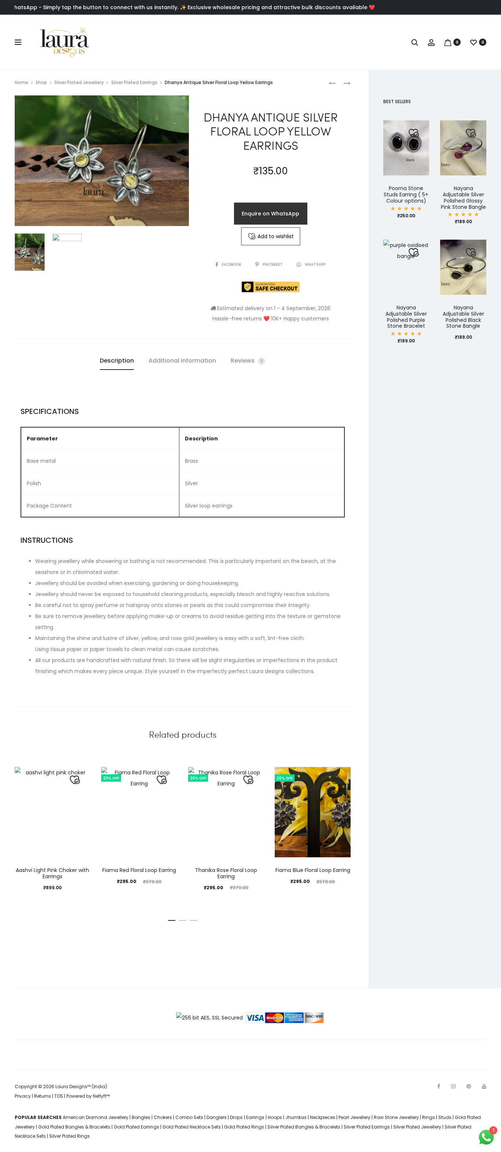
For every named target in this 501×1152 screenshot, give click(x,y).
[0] (447, 42)
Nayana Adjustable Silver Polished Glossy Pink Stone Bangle (463, 197)
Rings (428, 1117)
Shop (41, 82)
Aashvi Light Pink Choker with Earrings (52, 873)
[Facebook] (438, 1086)
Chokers (163, 1117)
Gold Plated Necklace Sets (191, 1127)
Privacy (23, 1096)
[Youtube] (484, 1086)
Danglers (216, 1117)
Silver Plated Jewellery (79, 82)
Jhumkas (296, 1117)
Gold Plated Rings (244, 1127)
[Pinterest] (469, 1086)
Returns (42, 1096)
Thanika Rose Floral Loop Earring (226, 873)
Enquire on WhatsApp (270, 213)
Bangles (141, 1117)
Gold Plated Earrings (136, 1127)
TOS (58, 1096)
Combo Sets (189, 1117)
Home (21, 82)
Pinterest (273, 264)
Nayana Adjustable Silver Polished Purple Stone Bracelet (406, 317)
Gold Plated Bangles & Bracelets (74, 1127)
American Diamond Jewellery (95, 1117)
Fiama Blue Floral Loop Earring (312, 870)
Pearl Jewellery (354, 1117)
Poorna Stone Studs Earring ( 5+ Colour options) (406, 194)
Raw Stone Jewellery (396, 1117)
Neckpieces (322, 1117)
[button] (171, 918)
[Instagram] (453, 1086)
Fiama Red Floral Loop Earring (139, 870)
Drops (236, 1117)
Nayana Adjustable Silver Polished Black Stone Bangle (463, 317)
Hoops (275, 1117)
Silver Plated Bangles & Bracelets (303, 1127)
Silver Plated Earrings (134, 82)
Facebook (232, 264)
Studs (444, 1117)
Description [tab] (117, 360)
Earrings (255, 1117)
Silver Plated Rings (69, 1136)
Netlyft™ (101, 1096)
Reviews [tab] (247, 360)
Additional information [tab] (182, 360)
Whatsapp (315, 264)
